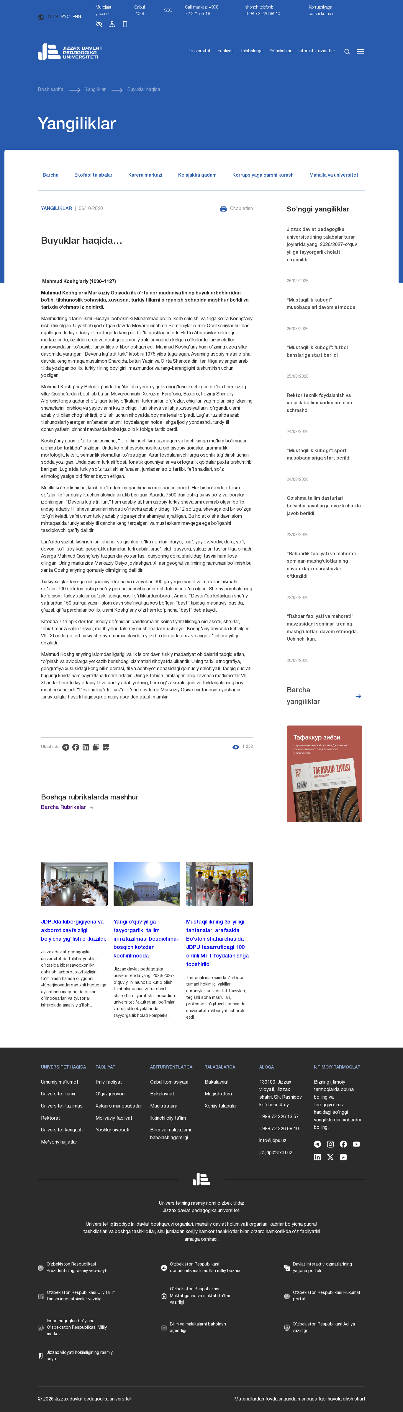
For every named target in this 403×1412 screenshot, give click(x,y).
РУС (65, 17)
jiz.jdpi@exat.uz (275, 1153)
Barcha (50, 175)
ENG (77, 17)
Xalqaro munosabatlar (119, 1106)
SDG (168, 11)
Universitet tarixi (58, 1094)
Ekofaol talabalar (93, 175)
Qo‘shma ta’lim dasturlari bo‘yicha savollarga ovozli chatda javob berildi (324, 506)
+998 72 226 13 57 (279, 1117)
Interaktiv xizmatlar (317, 51)
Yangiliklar (95, 90)
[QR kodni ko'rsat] (107, 747)
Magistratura (163, 1106)
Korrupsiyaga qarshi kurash (321, 11)
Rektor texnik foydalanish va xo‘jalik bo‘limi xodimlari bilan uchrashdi (319, 403)
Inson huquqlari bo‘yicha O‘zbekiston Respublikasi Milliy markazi (77, 1327)
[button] (99, 27)
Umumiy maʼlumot (59, 1082)
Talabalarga (251, 51)
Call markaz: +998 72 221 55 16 (202, 11)
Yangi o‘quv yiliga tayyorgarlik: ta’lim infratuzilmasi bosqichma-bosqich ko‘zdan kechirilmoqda (146, 939)
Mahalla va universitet (333, 175)
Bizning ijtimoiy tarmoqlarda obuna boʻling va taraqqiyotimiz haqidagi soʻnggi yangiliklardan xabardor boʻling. (338, 1105)
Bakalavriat (162, 1094)
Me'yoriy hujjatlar (59, 1142)
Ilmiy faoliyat (109, 1082)
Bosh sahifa (50, 90)
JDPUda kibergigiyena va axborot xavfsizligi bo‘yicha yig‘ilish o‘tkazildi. (73, 931)
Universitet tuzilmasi (62, 1106)
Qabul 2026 (140, 11)
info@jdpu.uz (272, 1141)
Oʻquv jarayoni (110, 1094)
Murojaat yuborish (103, 11)
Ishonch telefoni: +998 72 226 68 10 (262, 11)
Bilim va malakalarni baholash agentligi (170, 1134)
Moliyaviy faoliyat (114, 1118)
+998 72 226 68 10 (279, 1129)
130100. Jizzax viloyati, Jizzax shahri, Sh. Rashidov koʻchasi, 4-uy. (280, 1093)
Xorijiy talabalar (221, 1106)
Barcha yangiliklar (303, 696)
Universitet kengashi (62, 1130)
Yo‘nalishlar (280, 51)
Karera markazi (145, 175)
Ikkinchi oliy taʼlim (168, 1118)
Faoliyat (225, 51)
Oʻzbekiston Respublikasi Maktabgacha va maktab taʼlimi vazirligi (200, 1295)
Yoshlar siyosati (112, 1130)
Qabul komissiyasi (169, 1082)
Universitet (200, 51)
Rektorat (50, 1118)
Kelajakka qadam (197, 175)
